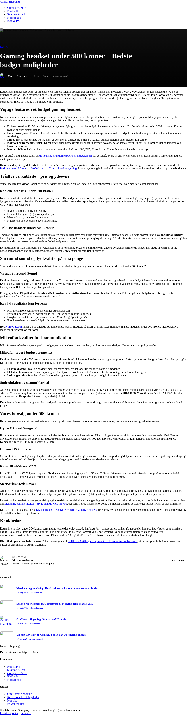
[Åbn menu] (1, 28)
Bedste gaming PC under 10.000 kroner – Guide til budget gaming (38, 168)
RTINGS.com (13, 326)
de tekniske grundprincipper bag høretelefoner (65, 155)
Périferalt (12, 11)
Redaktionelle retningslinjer (23, 697)
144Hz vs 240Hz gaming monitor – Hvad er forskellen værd (102, 541)
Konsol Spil (14, 17)
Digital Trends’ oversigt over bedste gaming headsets (66, 509)
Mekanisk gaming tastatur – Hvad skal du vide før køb (35, 503)
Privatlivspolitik (16, 703)
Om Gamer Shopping (19, 693)
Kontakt (12, 700)
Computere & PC (17, 7)
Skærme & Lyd (16, 14)
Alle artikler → (179, 560)
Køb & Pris (13, 20)
